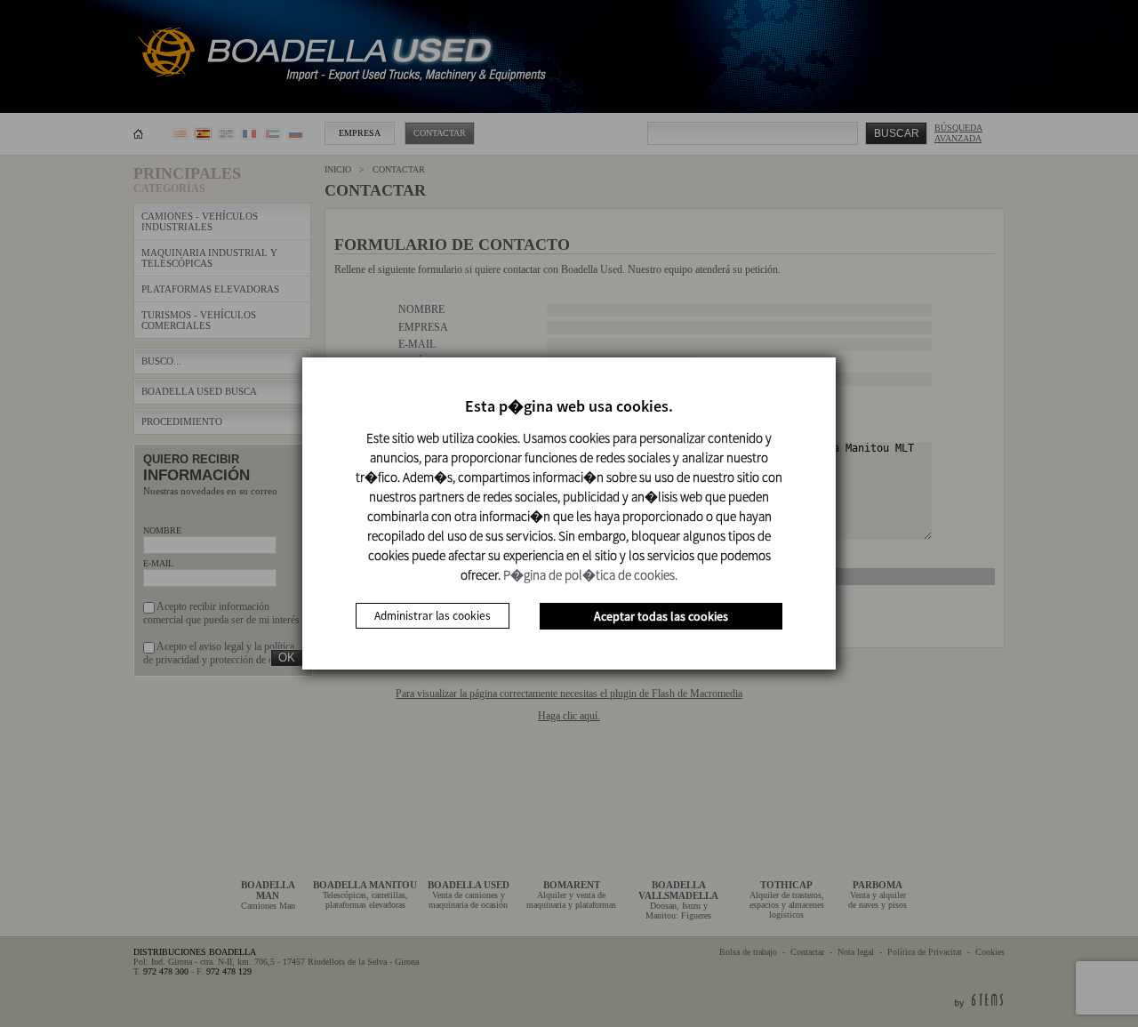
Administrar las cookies (432, 615)
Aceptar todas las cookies (661, 616)
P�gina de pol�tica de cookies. (590, 574)
